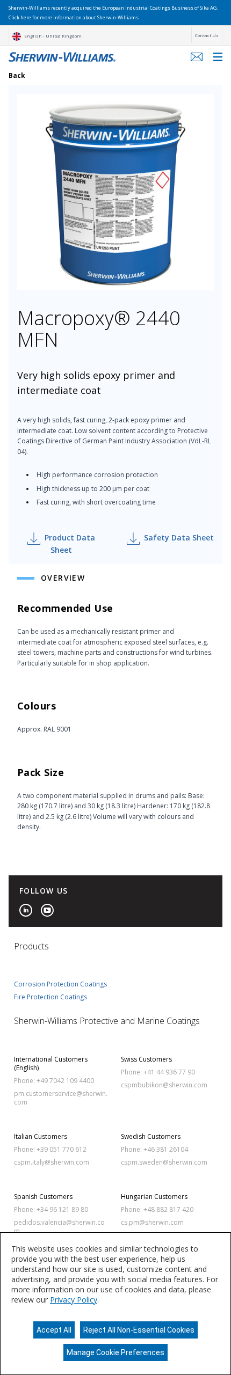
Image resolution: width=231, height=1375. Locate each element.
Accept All (54, 1330)
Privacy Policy (73, 1299)
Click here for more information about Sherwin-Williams (74, 17)
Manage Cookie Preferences (115, 1352)
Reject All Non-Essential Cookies (138, 1330)
